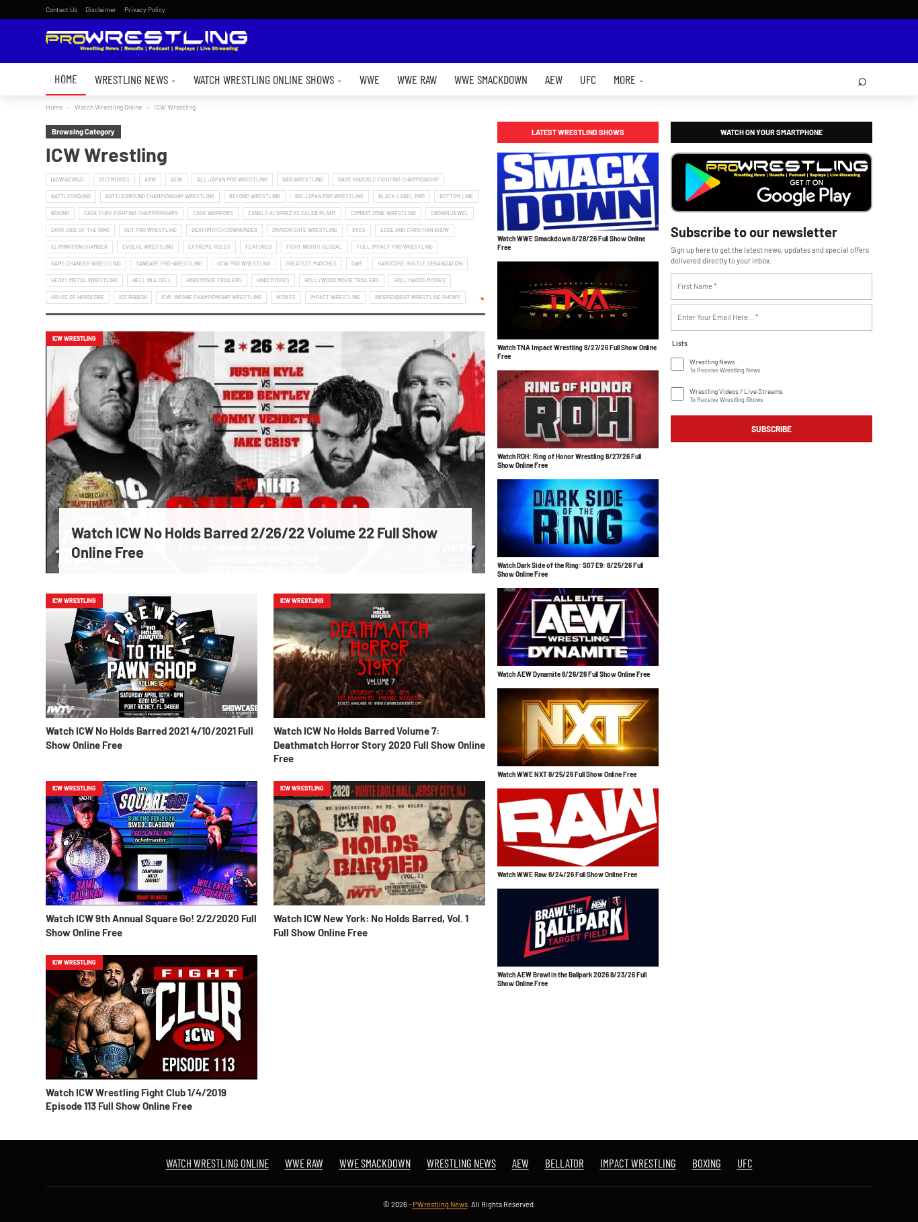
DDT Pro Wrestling (150, 230)
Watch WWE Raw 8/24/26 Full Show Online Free (567, 874)
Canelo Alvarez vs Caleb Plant (292, 213)
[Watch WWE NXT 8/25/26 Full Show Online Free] (578, 727)
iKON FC (286, 297)
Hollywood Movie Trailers (341, 280)
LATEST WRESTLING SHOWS (578, 132)
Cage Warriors (213, 213)
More (629, 79)
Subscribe (771, 429)
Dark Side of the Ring (80, 230)
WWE (370, 79)
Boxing (60, 213)
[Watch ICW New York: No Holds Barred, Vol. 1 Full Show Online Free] (379, 843)
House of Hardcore (77, 297)
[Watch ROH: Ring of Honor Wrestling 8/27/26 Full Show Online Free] (578, 409)
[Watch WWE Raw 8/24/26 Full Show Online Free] (578, 827)
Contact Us (61, 9)
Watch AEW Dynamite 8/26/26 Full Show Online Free (573, 674)
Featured (258, 246)
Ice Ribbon (133, 297)
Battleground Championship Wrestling (160, 196)
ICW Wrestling (74, 338)
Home (65, 78)
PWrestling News (440, 1204)
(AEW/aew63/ (67, 179)
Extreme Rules (209, 246)
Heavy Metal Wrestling (84, 280)
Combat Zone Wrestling (383, 213)
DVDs (359, 230)
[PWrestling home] (146, 41)
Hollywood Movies (420, 280)
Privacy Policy (144, 9)
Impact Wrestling (335, 297)
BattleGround (71, 196)
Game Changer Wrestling (86, 263)
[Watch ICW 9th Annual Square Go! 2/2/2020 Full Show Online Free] (151, 843)
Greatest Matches (311, 263)
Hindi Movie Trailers (214, 280)
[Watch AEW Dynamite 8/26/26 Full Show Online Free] (578, 627)
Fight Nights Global (314, 246)
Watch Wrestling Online (108, 107)
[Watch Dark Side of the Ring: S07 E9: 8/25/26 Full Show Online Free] (578, 518)
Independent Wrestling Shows (417, 297)
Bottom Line (456, 196)
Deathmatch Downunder (224, 230)
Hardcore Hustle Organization (420, 263)
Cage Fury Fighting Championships (131, 213)
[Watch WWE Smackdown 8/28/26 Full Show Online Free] (578, 192)
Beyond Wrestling (254, 196)
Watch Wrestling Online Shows (268, 79)
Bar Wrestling (302, 179)
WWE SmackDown (491, 79)
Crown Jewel (449, 213)
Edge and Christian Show (414, 230)
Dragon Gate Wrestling (304, 230)
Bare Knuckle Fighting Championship (388, 179)
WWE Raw (417, 79)
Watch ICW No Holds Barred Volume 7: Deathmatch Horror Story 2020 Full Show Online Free (379, 744)
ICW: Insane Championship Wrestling (211, 297)
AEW (553, 79)
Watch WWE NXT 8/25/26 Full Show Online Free (566, 774)
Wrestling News (135, 79)
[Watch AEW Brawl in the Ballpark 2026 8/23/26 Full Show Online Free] (578, 928)
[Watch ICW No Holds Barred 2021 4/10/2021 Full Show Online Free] (151, 656)
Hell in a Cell (151, 280)
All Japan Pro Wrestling (232, 179)
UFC (588, 79)
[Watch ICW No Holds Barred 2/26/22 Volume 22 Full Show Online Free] (265, 452)
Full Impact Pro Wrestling (395, 246)
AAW (150, 179)
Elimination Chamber (79, 246)
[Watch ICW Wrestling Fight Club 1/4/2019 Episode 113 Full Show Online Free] (151, 1017)
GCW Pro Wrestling (244, 263)
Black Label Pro (401, 196)
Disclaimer (100, 9)
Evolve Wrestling (147, 246)
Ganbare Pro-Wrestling (169, 263)
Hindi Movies (273, 280)
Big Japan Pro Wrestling (329, 196)
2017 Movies (114, 179)
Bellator (564, 1163)
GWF (357, 263)
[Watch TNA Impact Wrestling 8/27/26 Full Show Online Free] (578, 300)
